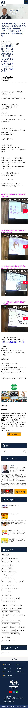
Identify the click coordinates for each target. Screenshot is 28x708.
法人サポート (7, 668)
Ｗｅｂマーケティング (8, 640)
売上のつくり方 (15, 620)
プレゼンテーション (8, 595)
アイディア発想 (15, 561)
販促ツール (5, 634)
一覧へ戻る (14, 434)
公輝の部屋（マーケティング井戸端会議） (13, 616)
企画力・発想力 (14, 612)
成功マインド (15, 624)
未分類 (23, 627)
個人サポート (7, 671)
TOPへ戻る (14, 659)
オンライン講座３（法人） (10, 571)
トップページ (7, 664)
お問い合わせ (20, 671)
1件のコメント (8, 80)
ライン (17, 598)
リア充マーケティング (8, 602)
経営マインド (21, 630)
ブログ (18, 664)
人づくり (4, 608)
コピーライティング (8, 575)
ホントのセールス (7, 598)
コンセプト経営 (6, 581)
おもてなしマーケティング (10, 558)
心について (5, 624)
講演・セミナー (8, 675)
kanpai (4, 77)
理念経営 (12, 630)
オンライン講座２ (7, 568)
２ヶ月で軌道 (6, 637)
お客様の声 (5, 561)
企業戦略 (4, 612)
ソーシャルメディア (8, 585)
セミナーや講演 (14, 44)
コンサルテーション (8, 578)
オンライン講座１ (7, 565)
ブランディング (6, 591)
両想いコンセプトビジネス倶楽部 (12, 605)
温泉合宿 (4, 630)
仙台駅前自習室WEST (16, 608)
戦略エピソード (14, 627)
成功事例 (4, 627)
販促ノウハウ (15, 634)
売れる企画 (5, 620)
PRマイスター (6, 555)
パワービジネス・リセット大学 (11, 588)
